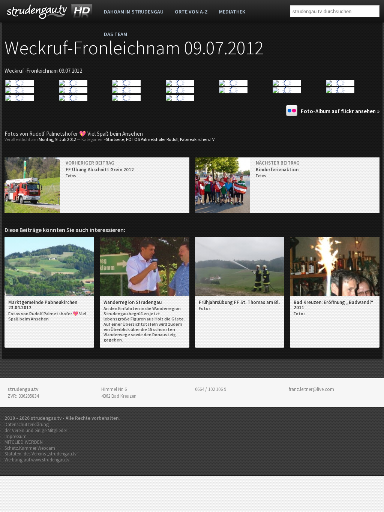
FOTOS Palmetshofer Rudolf (152, 139)
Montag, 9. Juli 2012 (57, 139)
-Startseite (114, 139)
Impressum (15, 436)
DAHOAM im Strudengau (134, 11)
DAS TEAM (115, 34)
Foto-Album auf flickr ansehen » (340, 111)
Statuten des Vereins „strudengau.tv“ (41, 454)
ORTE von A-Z (191, 11)
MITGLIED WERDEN (23, 442)
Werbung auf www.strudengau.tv (36, 460)
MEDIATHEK (232, 11)
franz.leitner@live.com (311, 389)
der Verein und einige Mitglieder (35, 430)
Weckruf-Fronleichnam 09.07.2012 (134, 48)
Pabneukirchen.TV (197, 139)
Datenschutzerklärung (26, 424)
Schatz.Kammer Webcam (29, 448)
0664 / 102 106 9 (210, 389)
